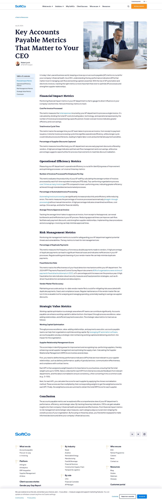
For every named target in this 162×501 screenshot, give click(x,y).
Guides (113, 473)
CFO (66, 479)
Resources (106, 6)
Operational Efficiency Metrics (24, 84)
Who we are (94, 6)
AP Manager (69, 485)
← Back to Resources (21, 17)
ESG (111, 450)
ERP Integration (25, 470)
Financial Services (71, 464)
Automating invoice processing (52, 196)
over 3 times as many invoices (51, 184)
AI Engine (23, 465)
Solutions (58, 6)
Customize (115, 496)
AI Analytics (24, 468)
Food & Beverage (71, 461)
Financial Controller (72, 482)
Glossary (113, 479)
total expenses (65, 113)
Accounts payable (26, 450)
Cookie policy (19, 498)
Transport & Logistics (72, 470)
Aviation (68, 453)
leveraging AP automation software (103, 332)
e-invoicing (24, 456)
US (144, 1)
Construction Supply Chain (74, 467)
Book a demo (139, 6)
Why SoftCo (70, 6)
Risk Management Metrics (25, 88)
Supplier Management (27, 473)
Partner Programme (117, 453)
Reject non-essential (127, 496)
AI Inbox (22, 476)
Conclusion (20, 94)
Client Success (82, 6)
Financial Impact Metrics (24, 81)
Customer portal (136, 1)
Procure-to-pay (25, 453)
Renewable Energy (71, 456)
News (112, 458)
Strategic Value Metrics (24, 91)
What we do (46, 6)
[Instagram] (144, 434)
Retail (67, 450)
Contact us (114, 461)
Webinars (113, 476)
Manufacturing (70, 458)
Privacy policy (31, 498)
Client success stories (29, 481)
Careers (113, 456)
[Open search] (128, 6)
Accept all (142, 496)
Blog (112, 470)
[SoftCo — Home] (20, 6)
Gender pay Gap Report (30, 485)
